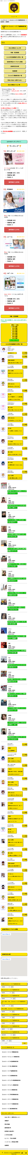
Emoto (9, 585)
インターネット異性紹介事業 (11, 1141)
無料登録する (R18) (14, 229)
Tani (9, 657)
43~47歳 (14, 335)
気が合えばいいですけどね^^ (14, 386)
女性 (17, 325)
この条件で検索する (14, 340)
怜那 (9, 643)
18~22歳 (14, 326)
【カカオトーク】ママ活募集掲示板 (10, 1104)
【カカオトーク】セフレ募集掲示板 (10, 1085)
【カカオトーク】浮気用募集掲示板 (10, 1094)
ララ (9, 498)
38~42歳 (14, 333)
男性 (12, 325)
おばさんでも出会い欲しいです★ (15, 454)
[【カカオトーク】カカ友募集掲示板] (14, 7)
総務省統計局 (8, 1127)
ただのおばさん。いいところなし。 (15, 420)
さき (9, 701)
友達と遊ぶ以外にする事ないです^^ (15, 362)
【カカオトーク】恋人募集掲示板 (9, 1066)
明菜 (9, 729)
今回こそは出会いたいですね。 (14, 761)
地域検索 (14, 71)
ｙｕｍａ (10, 686)
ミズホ (9, 541)
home (22, 1153)
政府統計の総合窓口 (9, 1131)
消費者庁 (7, 1120)
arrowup (26, 1153)
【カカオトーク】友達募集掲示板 (9, 1075)
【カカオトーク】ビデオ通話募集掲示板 (11, 1080)
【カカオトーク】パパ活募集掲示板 (10, 1099)
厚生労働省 (7, 1124)
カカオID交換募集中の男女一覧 (14, 57)
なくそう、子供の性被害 (10, 1138)
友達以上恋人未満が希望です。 (14, 865)
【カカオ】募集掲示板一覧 (15, 75)
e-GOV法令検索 (8, 1134)
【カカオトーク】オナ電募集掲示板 (10, 1052)
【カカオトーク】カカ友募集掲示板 (12, 1152)
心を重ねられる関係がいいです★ (15, 855)
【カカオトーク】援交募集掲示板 (9, 1108)
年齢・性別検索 (15, 52)
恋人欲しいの (11, 831)
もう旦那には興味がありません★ (15, 910)
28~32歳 (14, 330)
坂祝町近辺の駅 (15, 66)
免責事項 (7, 1145)
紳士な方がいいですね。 (13, 784)
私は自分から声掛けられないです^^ (15, 444)
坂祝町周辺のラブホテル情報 (15, 62)
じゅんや (10, 571)
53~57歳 (14, 338)
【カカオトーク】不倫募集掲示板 (9, 1070)
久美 (9, 600)
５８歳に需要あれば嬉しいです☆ (15, 478)
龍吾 (9, 557)
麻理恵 (9, 715)
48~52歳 (14, 336)
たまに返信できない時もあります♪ (15, 795)
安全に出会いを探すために (15, 80)
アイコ (9, 629)
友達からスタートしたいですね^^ (15, 889)
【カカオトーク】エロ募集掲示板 (9, 1089)
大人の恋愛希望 (11, 750)
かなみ (9, 672)
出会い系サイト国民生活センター (12, 1117)
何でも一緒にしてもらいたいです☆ (15, 409)
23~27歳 (14, 328)
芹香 (9, 527)
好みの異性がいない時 (15, 48)
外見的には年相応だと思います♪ (14, 900)
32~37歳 (14, 331)
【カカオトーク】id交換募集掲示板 (10, 1061)
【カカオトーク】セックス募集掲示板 (10, 1056)
